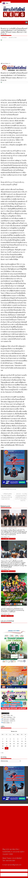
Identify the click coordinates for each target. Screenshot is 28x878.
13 (18, 741)
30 (2, 748)
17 (6, 743)
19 (14, 743)
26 (14, 746)
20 (18, 743)
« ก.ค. (2, 752)
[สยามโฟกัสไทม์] (2, 22)
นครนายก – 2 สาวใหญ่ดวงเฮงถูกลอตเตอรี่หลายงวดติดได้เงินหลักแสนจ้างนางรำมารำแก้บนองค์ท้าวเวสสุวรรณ (21, 497)
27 (18, 746)
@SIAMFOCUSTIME (13, 37)
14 (22, 741)
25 (10, 746)
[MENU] (26, 22)
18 (10, 743)
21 (22, 743)
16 (2, 743)
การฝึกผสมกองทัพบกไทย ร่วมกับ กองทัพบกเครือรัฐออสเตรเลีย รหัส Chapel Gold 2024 (6, 496)
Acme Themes (15, 875)
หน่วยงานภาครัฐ (12, 489)
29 (25, 746)
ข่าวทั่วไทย (3, 615)
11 (10, 741)
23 (2, 746)
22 (25, 743)
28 (22, 746)
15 (25, 741)
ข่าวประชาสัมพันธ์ (5, 489)
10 (6, 741)
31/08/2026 (4, 528)
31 (6, 748)
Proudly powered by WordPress (8, 873)
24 (6, 746)
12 (14, 741)
